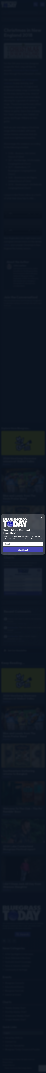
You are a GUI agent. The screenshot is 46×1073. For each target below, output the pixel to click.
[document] (23, 536)
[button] (41, 517)
